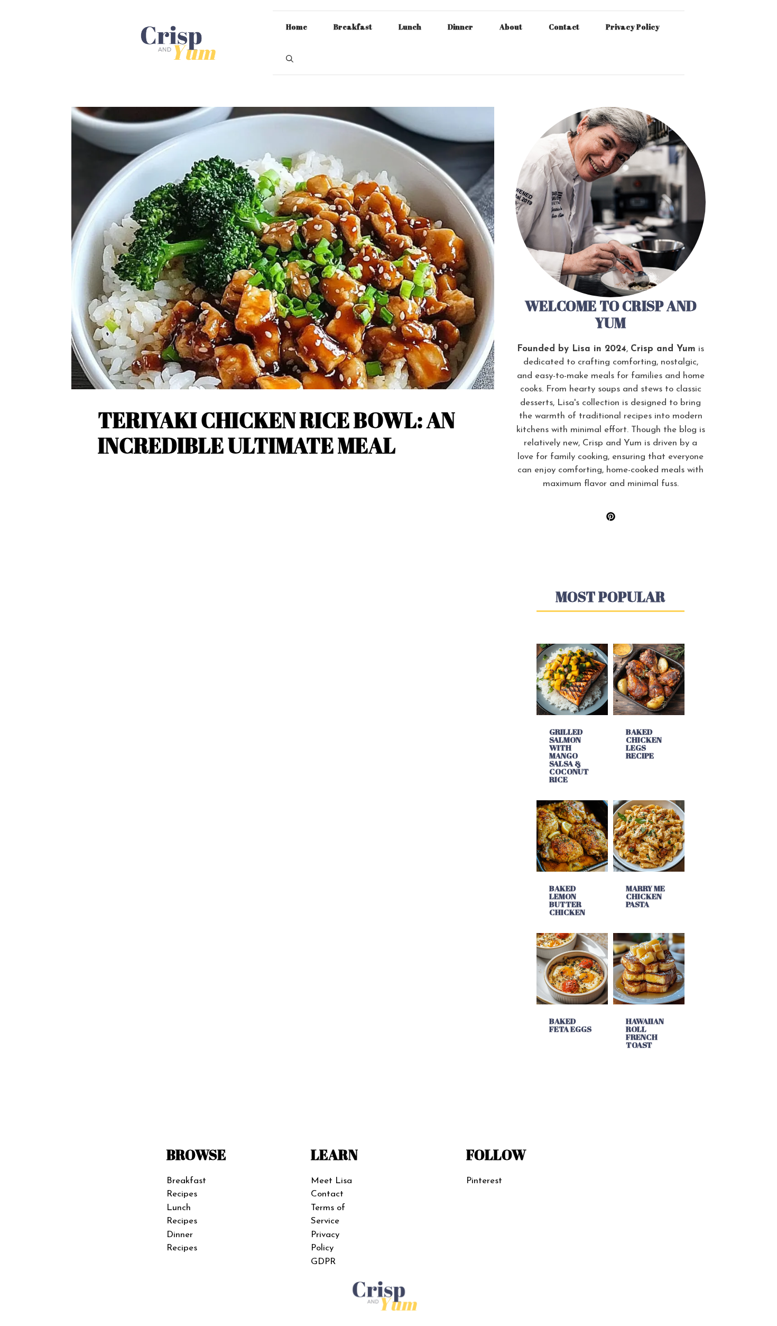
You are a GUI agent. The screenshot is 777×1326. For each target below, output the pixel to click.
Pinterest (484, 1180)
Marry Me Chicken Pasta (645, 896)
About (511, 27)
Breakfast (353, 27)
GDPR (323, 1261)
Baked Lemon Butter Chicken (567, 900)
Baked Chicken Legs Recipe (644, 743)
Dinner (460, 27)
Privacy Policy (633, 27)
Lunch (410, 27)
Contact (564, 27)
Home (296, 27)
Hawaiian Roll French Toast (645, 1033)
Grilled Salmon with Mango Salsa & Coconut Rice (569, 755)
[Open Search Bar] (290, 59)
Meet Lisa (331, 1180)
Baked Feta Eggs (570, 1025)
